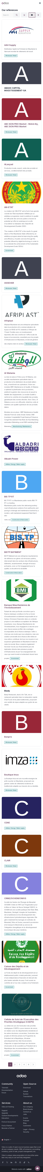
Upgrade (5, 1113)
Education (5, 1118)
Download (27, 1088)
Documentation (7, 1090)
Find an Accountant (9, 1122)
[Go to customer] (21, 30)
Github (25, 1091)
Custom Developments (10, 1115)
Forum (4, 1093)
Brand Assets (28, 1109)
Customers (27, 1125)
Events (25, 1118)
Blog (24, 1123)
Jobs (25, 1114)
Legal (25, 1129)
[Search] (16, 15)
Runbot (25, 1094)
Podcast (26, 1120)
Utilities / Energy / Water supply (15, 464)
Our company (28, 1107)
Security (26, 1132)
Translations (27, 1096)
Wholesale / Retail (10, 55)
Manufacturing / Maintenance (22, 426)
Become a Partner (8, 1128)
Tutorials (5, 1088)
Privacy (31, 1129)
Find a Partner (7, 1125)
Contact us (27, 1112)
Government (9, 250)
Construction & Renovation (20, 520)
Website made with (19, 1169)
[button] (40, 3)
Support (4, 1110)
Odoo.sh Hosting (8, 1107)
